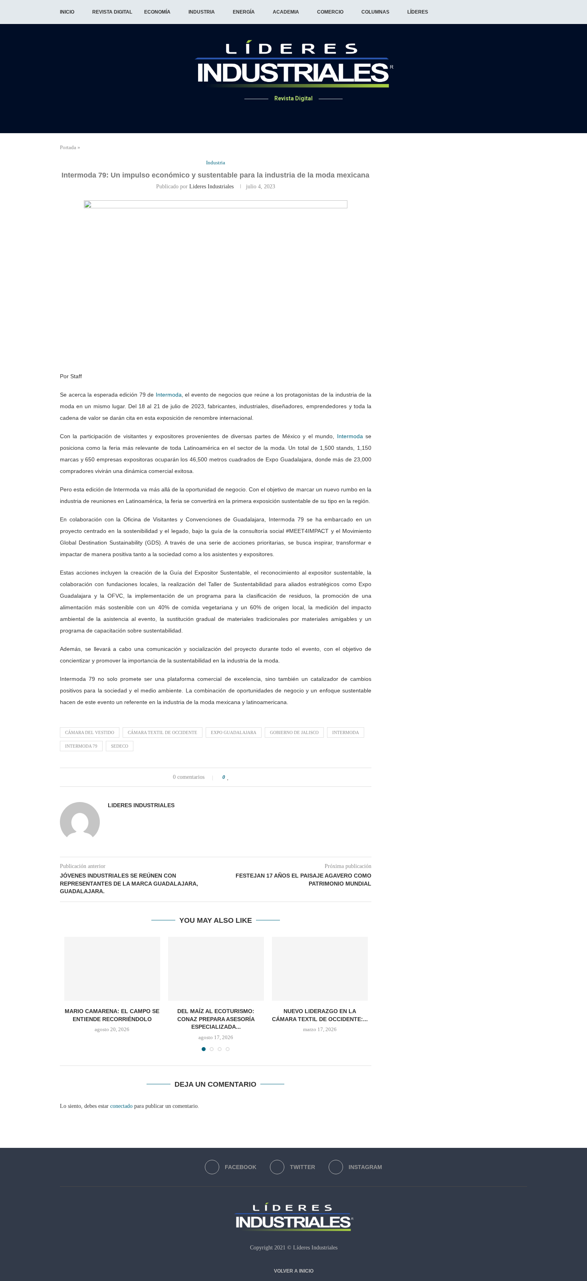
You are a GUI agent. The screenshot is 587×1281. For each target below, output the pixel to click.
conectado (121, 1106)
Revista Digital (112, 12)
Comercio (330, 12)
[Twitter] (294, 114)
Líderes (417, 12)
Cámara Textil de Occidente (162, 732)
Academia (286, 12)
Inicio (67, 12)
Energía (244, 12)
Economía (157, 12)
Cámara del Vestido (89, 732)
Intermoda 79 (81, 746)
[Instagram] (303, 114)
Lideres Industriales (211, 187)
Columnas (375, 12)
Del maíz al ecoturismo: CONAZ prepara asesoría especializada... (216, 1019)
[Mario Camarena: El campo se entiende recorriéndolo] (112, 969)
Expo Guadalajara (233, 732)
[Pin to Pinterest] (254, 777)
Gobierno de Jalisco (294, 732)
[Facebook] (284, 114)
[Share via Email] (262, 777)
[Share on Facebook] (237, 777)
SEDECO (119, 746)
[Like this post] (228, 777)
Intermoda (169, 394)
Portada (68, 147)
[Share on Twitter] (245, 777)
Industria (201, 12)
